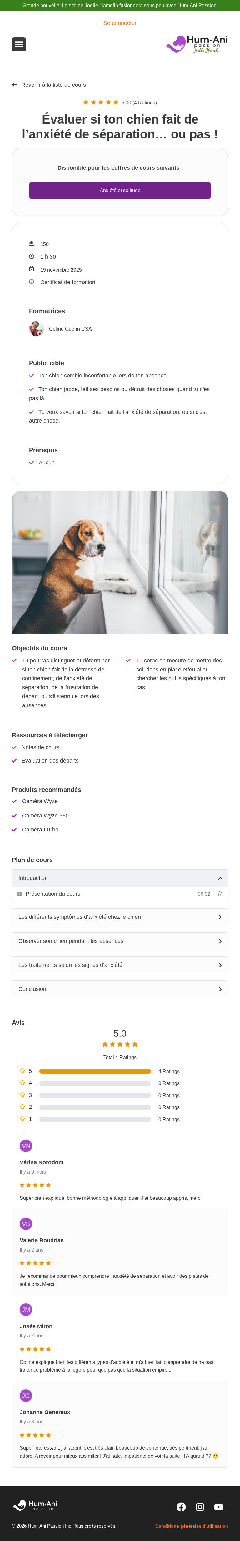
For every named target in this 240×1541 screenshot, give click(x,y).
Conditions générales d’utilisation (191, 1526)
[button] (19, 44)
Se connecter (120, 23)
